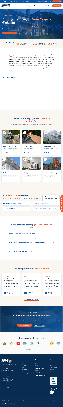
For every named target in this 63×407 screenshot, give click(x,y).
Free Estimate (57, 5)
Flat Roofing (23, 365)
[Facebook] (2, 404)
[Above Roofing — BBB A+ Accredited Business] (53, 381)
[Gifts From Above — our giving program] (53, 390)
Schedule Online (57, 1)
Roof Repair (23, 363)
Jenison (36, 365)
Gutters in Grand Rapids (9, 208)
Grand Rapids (38, 361)
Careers (51, 373)
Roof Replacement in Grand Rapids (12, 203)
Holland (36, 363)
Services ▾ (12, 5)
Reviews (51, 363)
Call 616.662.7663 (40, 325)
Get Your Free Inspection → (9, 33)
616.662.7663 (48, 5)
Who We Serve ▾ (19, 5)
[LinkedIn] (8, 404)
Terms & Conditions (49, 400)
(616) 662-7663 (6, 376)
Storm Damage (24, 369)
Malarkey (37, 370)
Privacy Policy (42, 400)
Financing (52, 369)
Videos (51, 365)
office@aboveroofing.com (8, 370)
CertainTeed (37, 372)
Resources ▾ (41, 5)
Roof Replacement (24, 361)
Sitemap (54, 400)
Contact (51, 374)
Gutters (22, 367)
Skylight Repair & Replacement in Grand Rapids (46, 208)
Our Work (30, 5)
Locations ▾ (26, 5)
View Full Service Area (41, 375)
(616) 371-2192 (6, 387)
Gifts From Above (53, 367)
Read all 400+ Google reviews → (31, 299)
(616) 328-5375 (6, 381)
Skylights (22, 371)
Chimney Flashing (24, 373)
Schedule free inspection (24, 325)
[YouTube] (11, 404)
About (51, 361)
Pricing (35, 5)
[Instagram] (5, 404)
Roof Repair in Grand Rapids (41, 203)
